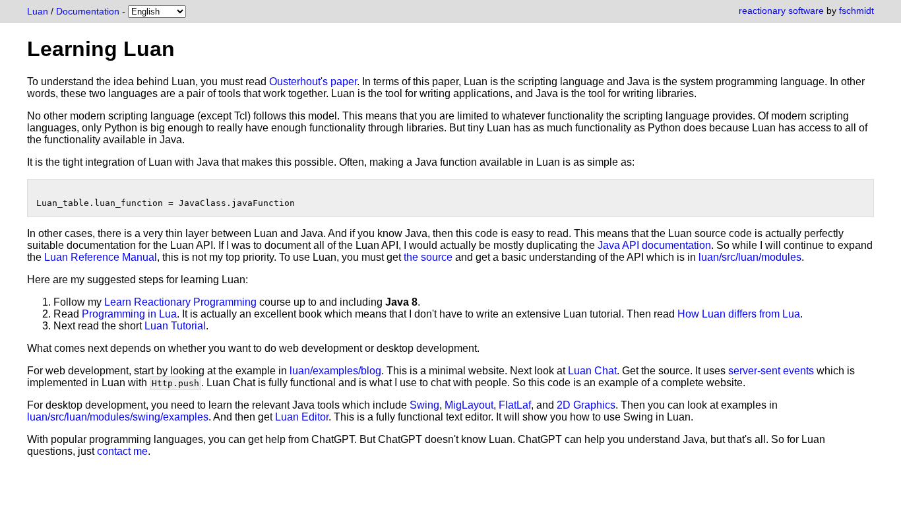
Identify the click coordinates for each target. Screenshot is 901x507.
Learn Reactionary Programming (180, 302)
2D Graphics (586, 405)
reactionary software (781, 10)
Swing (424, 405)
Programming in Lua (129, 314)
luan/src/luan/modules (750, 257)
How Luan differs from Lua (738, 314)
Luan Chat (592, 370)
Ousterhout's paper (313, 81)
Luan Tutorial (175, 325)
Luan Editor (301, 416)
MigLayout (469, 405)
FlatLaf (515, 405)
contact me (122, 451)
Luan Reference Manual (100, 257)
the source (428, 257)
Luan (37, 11)
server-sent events (771, 370)
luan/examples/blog (335, 370)
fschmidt (856, 10)
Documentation (87, 11)
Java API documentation (654, 245)
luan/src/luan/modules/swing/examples (117, 416)
